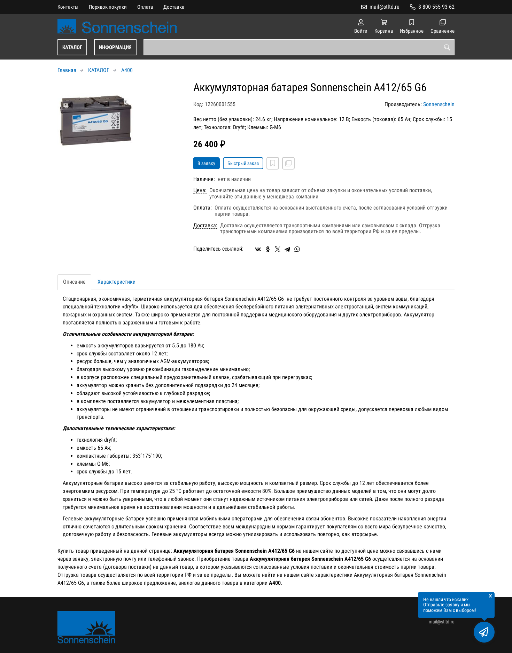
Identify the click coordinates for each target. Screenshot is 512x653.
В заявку (206, 163)
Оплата (145, 7)
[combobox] (299, 47)
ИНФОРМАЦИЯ (115, 47)
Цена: (200, 190)
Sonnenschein (439, 104)
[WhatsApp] (297, 249)
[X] (277, 249)
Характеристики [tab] (116, 281)
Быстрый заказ (243, 163)
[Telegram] (287, 249)
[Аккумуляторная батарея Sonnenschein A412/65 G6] (120, 119)
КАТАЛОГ (72, 47)
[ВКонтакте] (258, 249)
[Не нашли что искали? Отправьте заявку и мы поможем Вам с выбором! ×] (484, 632)
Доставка (173, 7)
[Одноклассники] (268, 249)
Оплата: (202, 208)
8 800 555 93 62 (436, 6)
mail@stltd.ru (384, 6)
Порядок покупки (108, 7)
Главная (66, 70)
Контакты (67, 7)
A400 (127, 70)
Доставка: (205, 225)
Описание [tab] (74, 281)
